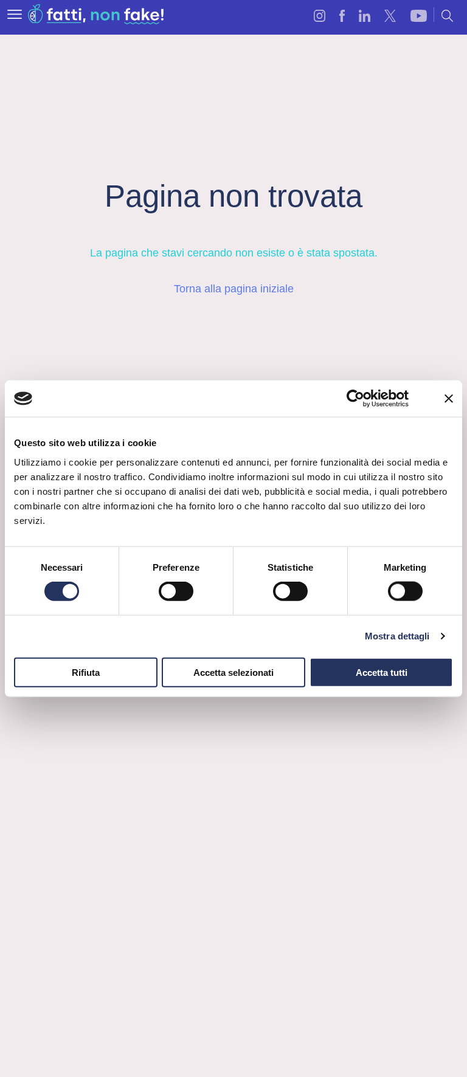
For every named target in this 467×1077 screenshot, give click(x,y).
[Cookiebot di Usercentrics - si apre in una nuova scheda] (355, 399)
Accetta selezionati (233, 672)
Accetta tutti (381, 672)
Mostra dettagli (397, 636)
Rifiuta (86, 672)
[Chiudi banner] (449, 398)
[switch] (176, 591)
